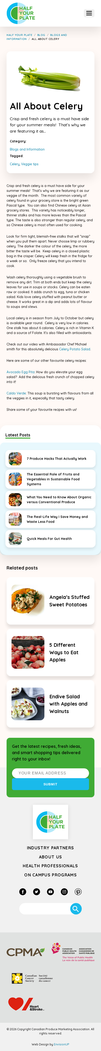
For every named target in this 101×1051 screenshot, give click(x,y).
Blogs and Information (27, 149)
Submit (50, 784)
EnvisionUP (61, 1044)
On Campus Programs (50, 874)
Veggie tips (30, 164)
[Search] (76, 908)
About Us (50, 856)
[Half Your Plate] (21, 13)
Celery (14, 164)
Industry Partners (50, 847)
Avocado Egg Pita (21, 372)
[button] (89, 13)
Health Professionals (50, 865)
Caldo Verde (16, 393)
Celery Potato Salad (74, 349)
